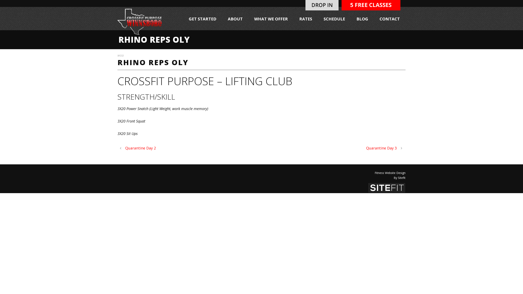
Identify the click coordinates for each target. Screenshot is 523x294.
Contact (390, 19)
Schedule (334, 19)
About (235, 19)
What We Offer (271, 19)
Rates (305, 19)
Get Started (202, 19)
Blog (362, 19)
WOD (120, 55)
